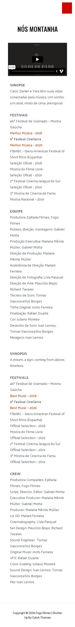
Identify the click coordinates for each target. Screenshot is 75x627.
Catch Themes (41, 617)
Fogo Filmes (43, 613)
